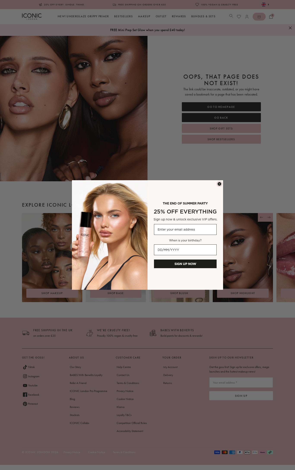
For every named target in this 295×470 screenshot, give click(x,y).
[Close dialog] (219, 184)
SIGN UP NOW (185, 264)
